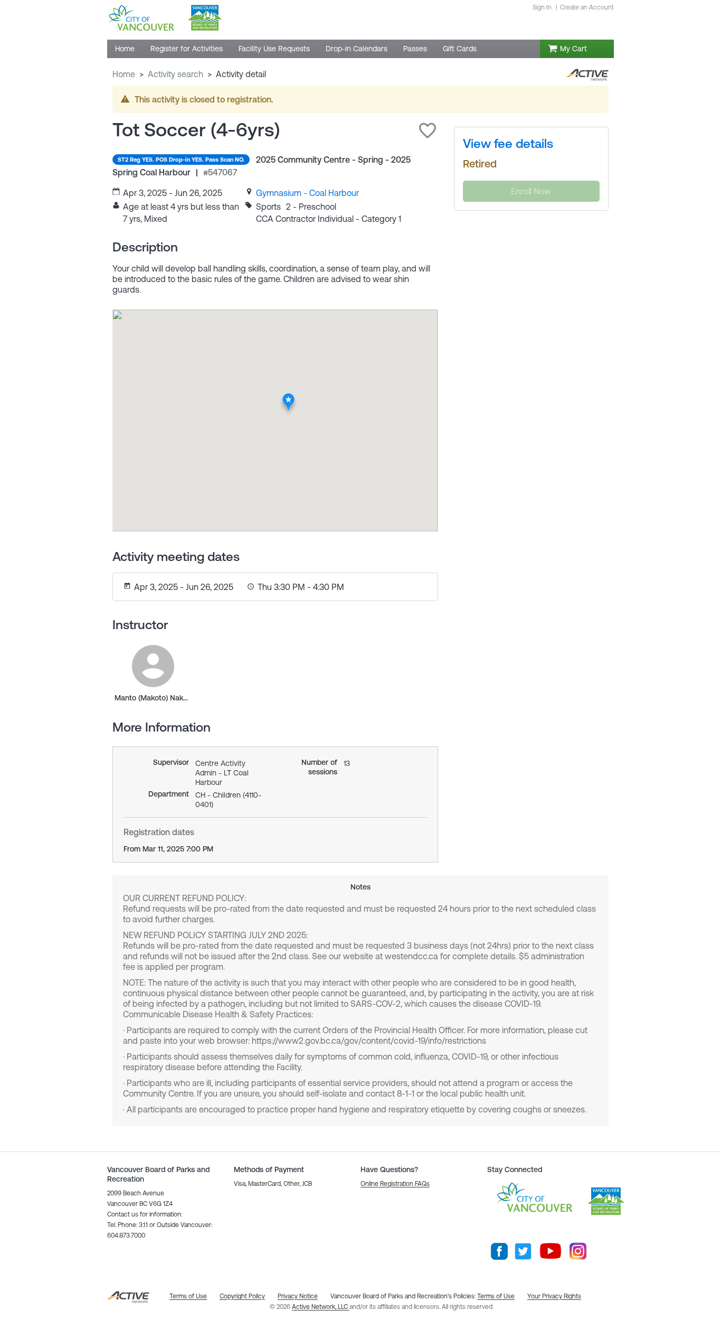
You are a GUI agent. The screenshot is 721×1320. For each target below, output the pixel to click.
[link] (307, 193)
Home (123, 74)
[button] (427, 130)
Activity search (175, 74)
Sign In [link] (542, 7)
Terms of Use (496, 1296)
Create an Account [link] (587, 7)
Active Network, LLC (320, 1306)
